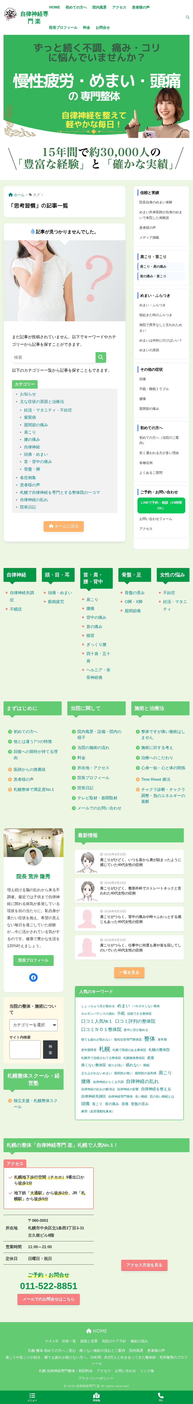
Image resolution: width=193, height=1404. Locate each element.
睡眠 (146, 1065)
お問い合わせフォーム (155, 519)
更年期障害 (88, 1050)
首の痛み (94, 626)
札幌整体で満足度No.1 (34, 789)
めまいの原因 (149, 350)
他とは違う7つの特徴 (33, 741)
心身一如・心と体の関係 (163, 768)
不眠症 (16, 609)
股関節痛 (133, 611)
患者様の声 (30, 485)
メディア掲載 (149, 237)
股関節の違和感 (145, 1073)
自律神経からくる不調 (108, 1082)
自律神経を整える (156, 1089)
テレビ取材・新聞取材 (97, 798)
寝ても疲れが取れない (96, 1039)
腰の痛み (32, 439)
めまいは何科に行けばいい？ (160, 340)
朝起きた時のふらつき (155, 315)
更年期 (162, 1039)
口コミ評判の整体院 (135, 1021)
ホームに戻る (66, 526)
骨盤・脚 (32, 469)
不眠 (121, 1013)
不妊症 (169, 593)
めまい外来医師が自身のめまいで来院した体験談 (160, 215)
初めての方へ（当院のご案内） (159, 440)
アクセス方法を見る (144, 1265)
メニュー (32, 1400)
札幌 (104, 1049)
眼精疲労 (56, 601)
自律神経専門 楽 (34, 17)
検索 (50, 1049)
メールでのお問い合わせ (99, 808)
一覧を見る (129, 972)
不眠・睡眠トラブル (154, 389)
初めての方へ (26, 731)
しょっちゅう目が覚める (98, 1006)
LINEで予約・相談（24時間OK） (161, 505)
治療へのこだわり (157, 758)
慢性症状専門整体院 (128, 1039)
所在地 (96, 1400)
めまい (123, 1005)
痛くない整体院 (93, 1065)
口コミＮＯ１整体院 (101, 1029)
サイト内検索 (20, 1037)
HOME (99, 1331)
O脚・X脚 (133, 601)
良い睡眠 (141, 1096)
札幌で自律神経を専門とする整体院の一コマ (60, 492)
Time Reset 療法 (155, 779)
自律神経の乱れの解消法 (98, 1089)
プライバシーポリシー (95, 1378)
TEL (161, 1400)
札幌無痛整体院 (134, 1058)
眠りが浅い (116, 1065)
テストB (51, 1341)
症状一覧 (69, 1341)
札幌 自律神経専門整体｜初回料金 (66, 1371)
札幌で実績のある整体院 (129, 1050)
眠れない (133, 1065)
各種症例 (146, 463)
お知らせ (28, 394)
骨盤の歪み (135, 593)
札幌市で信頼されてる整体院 (101, 1058)
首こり (97, 1104)
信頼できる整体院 (139, 1013)
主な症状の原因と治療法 (42, 401)
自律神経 (32, 447)
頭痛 (142, 379)
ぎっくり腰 (96, 644)
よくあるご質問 (150, 473)
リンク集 (147, 1371)
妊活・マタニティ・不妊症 (48, 410)
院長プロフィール (93, 778)
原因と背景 (89, 1341)
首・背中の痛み (38, 461)
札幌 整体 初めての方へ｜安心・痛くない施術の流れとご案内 (76, 1350)
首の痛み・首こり (153, 276)
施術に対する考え (157, 747)
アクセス (146, 529)
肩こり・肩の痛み (153, 266)
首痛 (125, 1104)
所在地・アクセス (93, 768)
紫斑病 (30, 417)
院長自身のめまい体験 (155, 202)
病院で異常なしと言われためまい (160, 327)
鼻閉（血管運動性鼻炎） (98, 1111)
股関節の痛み (36, 425)
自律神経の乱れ (34, 500)
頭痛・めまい (36, 454)
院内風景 (136, 1350)
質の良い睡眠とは (162, 1096)
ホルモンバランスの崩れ (98, 1013)
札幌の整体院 (159, 1050)
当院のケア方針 (114, 1341)
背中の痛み (96, 617)
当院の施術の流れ (93, 747)
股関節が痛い (123, 1073)
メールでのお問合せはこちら (49, 1299)
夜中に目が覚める (136, 1030)
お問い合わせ (125, 1371)
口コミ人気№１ (97, 1021)
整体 (149, 1038)
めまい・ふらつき (152, 305)
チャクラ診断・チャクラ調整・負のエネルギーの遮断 (163, 795)
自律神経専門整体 (120, 1096)
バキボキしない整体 (146, 1006)
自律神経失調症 (93, 1096)
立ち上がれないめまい (96, 1073)
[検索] (185, 17)
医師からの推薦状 (30, 769)
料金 (81, 758)
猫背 (90, 635)
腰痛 (142, 399)
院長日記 (28, 507)
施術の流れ (139, 1341)
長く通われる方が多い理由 (159, 453)
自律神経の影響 (128, 1089)
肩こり (30, 432)
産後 (150, 1058)
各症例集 (28, 477)
